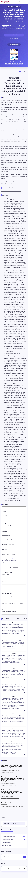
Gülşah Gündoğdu (6, 25)
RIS (19, 618)
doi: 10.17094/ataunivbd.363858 (17, 690)
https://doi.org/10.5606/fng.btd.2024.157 (9, 809)
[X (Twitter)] (14, 869)
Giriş (25, 1)
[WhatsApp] (9, 869)
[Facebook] (4, 869)
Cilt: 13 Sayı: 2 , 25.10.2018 (10, 823)
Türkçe (20, 1)
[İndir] (24, 857)
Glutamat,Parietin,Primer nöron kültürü (11, 191)
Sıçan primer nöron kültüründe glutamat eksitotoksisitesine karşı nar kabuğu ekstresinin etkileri (12, 767)
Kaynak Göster (13, 38)
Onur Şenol (12, 26)
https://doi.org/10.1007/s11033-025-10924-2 (10, 798)
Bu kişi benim (18, 539)
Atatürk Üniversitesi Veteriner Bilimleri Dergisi (14, 62)
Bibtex (25, 618)
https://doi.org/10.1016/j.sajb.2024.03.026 (9, 785)
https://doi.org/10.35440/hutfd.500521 (8, 772)
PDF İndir (13, 35)
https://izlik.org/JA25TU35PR (9, 611)
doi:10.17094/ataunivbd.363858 (8, 647)
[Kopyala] (25, 635)
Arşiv (2, 817)
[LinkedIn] (19, 869)
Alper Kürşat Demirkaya (7, 28)
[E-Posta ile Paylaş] (24, 869)
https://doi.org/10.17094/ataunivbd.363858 (12, 603)
